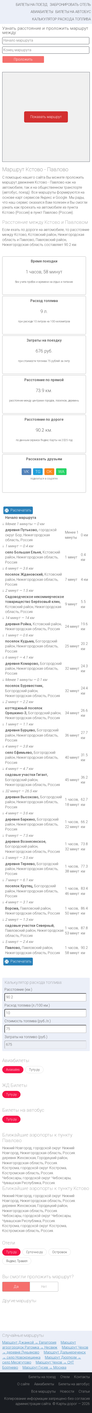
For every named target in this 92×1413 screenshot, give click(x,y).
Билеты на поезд (32, 4)
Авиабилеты (42, 12)
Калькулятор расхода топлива (61, 19)
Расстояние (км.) (18, 989)
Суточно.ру (34, 1252)
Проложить (23, 59)
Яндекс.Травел (16, 1261)
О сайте (23, 1384)
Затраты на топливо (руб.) (25, 1037)
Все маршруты (43, 1391)
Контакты (82, 1377)
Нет (44, 1286)
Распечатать (20, 510)
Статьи (84, 1391)
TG (37, 471)
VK (26, 471)
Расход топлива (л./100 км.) (27, 1005)
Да (16, 1286)
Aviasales (13, 1069)
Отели (65, 1377)
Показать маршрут (46, 117)
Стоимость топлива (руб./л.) (27, 1021)
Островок (59, 1252)
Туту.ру (34, 1069)
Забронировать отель (70, 4)
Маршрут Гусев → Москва (44, 1367)
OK (49, 471)
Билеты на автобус (73, 12)
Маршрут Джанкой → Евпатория (29, 1342)
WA (61, 471)
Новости (67, 1391)
